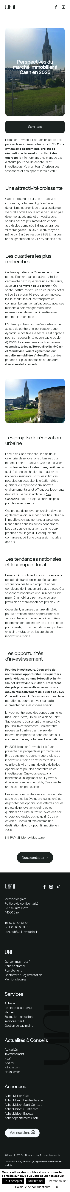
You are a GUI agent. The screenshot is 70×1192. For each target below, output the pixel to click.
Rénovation (12, 1067)
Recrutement (13, 970)
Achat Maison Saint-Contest (23, 1104)
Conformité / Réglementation (23, 975)
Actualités (11, 1049)
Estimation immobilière (19, 1017)
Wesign (31, 1162)
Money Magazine (33, 837)
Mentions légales (15, 899)
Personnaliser (58, 1181)
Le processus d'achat (18, 1008)
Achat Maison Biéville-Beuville (24, 1100)
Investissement (14, 1054)
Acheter (10, 1003)
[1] (7, 837)
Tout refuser (35, 1181)
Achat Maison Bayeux (19, 1113)
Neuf (8, 1058)
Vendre (9, 1012)
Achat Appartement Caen (21, 1118)
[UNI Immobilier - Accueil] (10, 8)
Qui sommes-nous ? (18, 961)
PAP (12, 837)
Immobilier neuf (14, 1021)
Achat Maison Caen (17, 1096)
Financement (13, 1072)
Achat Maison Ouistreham (21, 1109)
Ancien (9, 1063)
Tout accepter (13, 1181)
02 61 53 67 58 (18, 923)
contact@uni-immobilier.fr (21, 932)
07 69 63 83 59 (20, 927)
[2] (18, 837)
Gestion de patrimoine (19, 1025)
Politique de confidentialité (21, 903)
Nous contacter (15, 966)
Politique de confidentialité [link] (32, 1187)
